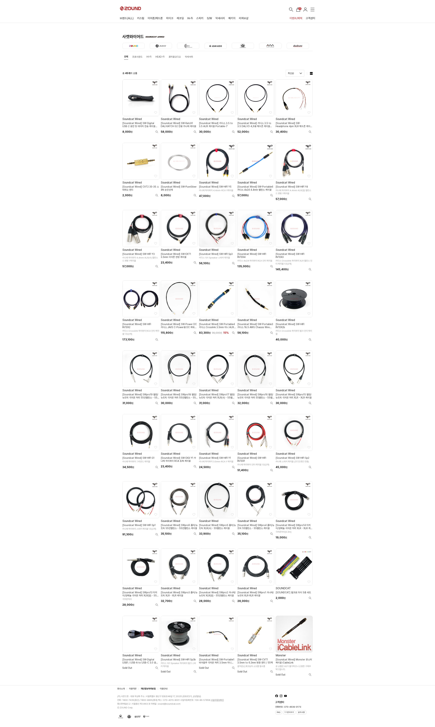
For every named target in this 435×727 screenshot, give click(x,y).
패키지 (232, 18)
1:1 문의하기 (289, 712)
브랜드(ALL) (127, 18)
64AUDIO (161, 46)
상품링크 (140, 107)
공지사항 (301, 712)
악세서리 (220, 18)
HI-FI (148, 56)
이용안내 (163, 688)
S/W (209, 18)
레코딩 (180, 18)
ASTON (243, 46)
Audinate (298, 46)
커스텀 (140, 18)
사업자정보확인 (217, 700)
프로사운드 (137, 56)
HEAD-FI (159, 56)
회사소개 (121, 688)
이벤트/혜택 (296, 18)
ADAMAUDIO (215, 46)
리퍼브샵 (243, 18)
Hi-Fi (190, 18)
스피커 (199, 18)
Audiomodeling (270, 46)
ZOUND (133, 46)
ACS (188, 46)
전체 (126, 56)
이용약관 (132, 688)
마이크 (169, 18)
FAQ (278, 712)
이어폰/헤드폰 (155, 18)
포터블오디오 (175, 56)
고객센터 (310, 18)
